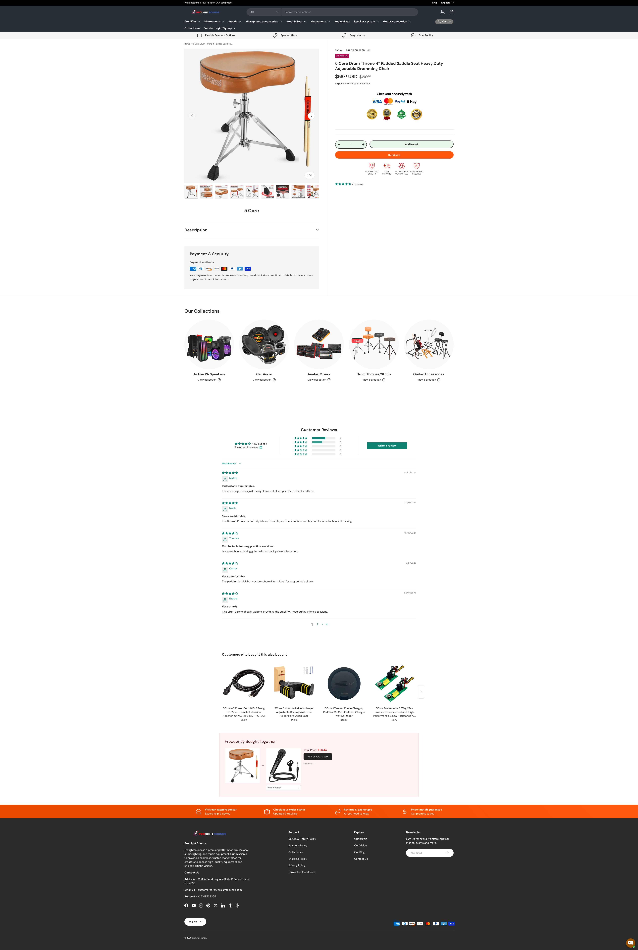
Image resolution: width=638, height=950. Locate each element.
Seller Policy (295, 852)
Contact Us (361, 858)
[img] (230, 473)
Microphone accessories (262, 21)
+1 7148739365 (207, 896)
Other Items (192, 28)
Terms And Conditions (301, 872)
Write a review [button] (386, 445)
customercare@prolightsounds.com (220, 890)
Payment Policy (297, 845)
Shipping (339, 83)
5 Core (338, 50)
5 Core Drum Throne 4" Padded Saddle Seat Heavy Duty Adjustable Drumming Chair (213, 44)
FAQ (434, 2)
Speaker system (364, 21)
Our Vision (360, 845)
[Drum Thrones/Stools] (373, 344)
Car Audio (264, 374)
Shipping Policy (297, 858)
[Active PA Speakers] (209, 344)
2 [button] (317, 624)
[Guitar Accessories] (428, 344)
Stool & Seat (294, 21)
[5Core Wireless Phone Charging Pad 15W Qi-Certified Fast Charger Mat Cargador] (344, 683)
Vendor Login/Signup (218, 28)
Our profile (360, 839)
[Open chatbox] (630, 943)
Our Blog (359, 852)
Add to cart (411, 144)
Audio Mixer (342, 21)
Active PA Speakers (209, 374)
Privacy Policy (296, 865)
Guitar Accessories (428, 374)
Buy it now (394, 154)
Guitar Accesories (395, 21)
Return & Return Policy (302, 839)
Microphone (212, 21)
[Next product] (421, 692)
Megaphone (318, 21)
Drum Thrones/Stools (374, 374)
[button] (451, 12)
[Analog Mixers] (319, 344)
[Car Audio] (264, 344)
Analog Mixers (319, 374)
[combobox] (332, 12)
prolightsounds (199, 938)
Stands (232, 21)
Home (187, 44)
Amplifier (190, 21)
